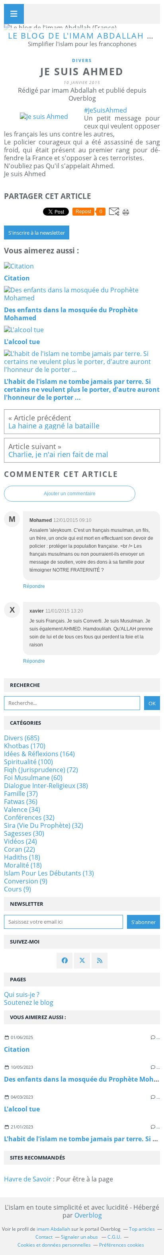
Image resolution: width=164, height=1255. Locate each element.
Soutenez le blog (28, 1002)
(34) (22, 809)
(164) (39, 753)
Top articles (142, 1229)
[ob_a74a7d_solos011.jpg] (44, 116)
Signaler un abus (80, 1237)
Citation (17, 1049)
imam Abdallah (53, 1229)
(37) (21, 793)
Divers (82, 60)
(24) (20, 841)
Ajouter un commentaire (70, 493)
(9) (25, 881)
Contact (44, 1237)
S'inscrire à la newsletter (36, 232)
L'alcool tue (22, 1109)
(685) (21, 738)
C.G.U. (114, 1237)
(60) (33, 777)
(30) (24, 833)
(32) (29, 817)
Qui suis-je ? (21, 994)
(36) (20, 801)
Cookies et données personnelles (54, 1244)
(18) (22, 857)
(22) (19, 849)
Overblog (88, 1215)
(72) (41, 769)
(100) (28, 761)
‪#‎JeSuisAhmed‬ (105, 110)
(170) (24, 745)
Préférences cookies (121, 1244)
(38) (46, 785)
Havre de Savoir (27, 1179)
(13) (49, 873)
